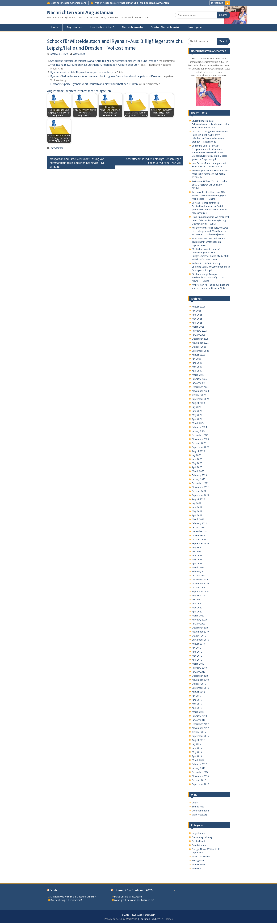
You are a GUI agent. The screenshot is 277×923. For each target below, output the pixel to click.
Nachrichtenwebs (132, 27)
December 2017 (200, 723)
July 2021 (196, 551)
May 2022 (197, 511)
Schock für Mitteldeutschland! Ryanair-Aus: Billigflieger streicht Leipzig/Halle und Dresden (104, 61)
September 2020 (200, 591)
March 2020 (198, 615)
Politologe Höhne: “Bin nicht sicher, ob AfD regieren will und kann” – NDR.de (210, 185)
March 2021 (198, 567)
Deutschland (198, 841)
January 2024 (198, 431)
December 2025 (200, 338)
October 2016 (199, 780)
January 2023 (198, 479)
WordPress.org (199, 814)
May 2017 (197, 752)
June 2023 (197, 459)
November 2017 (200, 727)
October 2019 (199, 635)
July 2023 (196, 455)
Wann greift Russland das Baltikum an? (134, 899)
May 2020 (197, 607)
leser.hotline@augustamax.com (68, 2)
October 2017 (199, 731)
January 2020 (198, 623)
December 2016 (200, 772)
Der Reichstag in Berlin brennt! (66, 899)
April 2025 (197, 370)
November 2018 (200, 679)
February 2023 (199, 475)
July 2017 (196, 743)
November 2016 (200, 776)
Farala (54, 890)
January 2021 (198, 575)
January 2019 (198, 671)
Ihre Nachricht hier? (102, 27)
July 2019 (196, 647)
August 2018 (198, 691)
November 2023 (200, 439)
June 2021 (197, 555)
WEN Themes (165, 918)
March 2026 (198, 326)
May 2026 (197, 318)
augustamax (57, 147)
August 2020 (198, 595)
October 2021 (199, 539)
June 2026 (197, 314)
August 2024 (198, 402)
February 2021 (199, 571)
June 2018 (197, 699)
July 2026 (196, 310)
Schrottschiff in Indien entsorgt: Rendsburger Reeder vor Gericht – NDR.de (153, 161)
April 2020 (197, 611)
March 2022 (198, 519)
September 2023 (200, 447)
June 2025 (197, 362)
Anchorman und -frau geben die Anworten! (144, 2)
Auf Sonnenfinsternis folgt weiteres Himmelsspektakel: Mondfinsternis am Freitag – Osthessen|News (210, 231)
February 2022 (199, 523)
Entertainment (199, 845)
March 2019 (198, 663)
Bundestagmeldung (202, 837)
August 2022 (198, 499)
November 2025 (200, 342)
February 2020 (199, 619)
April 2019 (197, 659)
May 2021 (197, 559)
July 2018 (196, 695)
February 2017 (199, 764)
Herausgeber (195, 27)
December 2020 (200, 579)
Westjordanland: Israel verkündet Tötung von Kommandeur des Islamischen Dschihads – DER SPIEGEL (78, 162)
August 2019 (198, 643)
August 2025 (198, 354)
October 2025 (199, 346)
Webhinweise (199, 864)
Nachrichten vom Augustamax (80, 12)
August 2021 (198, 547)
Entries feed (198, 806)
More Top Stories (201, 856)
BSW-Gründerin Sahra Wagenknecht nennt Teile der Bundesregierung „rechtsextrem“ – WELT (210, 220)
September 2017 (200, 735)
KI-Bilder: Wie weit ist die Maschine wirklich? (73, 896)
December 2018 (200, 675)
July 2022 (196, 503)
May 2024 (197, 414)
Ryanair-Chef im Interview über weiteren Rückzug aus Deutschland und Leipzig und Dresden (105, 76)
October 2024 (199, 394)
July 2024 (196, 406)
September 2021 (200, 543)
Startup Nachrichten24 (165, 27)
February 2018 (199, 715)
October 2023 (199, 443)
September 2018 (200, 687)
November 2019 (200, 631)
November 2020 (200, 583)
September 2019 (200, 639)
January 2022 (198, 527)
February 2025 (199, 378)
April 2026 (197, 322)
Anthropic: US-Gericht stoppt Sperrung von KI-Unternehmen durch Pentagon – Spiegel (211, 267)
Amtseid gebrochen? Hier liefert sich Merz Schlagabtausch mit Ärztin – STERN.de (210, 174)
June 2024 (197, 410)
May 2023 (197, 463)
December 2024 (200, 386)
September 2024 (200, 398)
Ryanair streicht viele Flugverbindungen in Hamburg (81, 72)
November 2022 (200, 487)
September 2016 (200, 784)
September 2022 (200, 495)
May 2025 (197, 366)
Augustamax (74, 27)
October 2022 (199, 491)
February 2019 (199, 667)
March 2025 (198, 374)
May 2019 (197, 655)
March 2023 (198, 471)
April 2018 (197, 707)
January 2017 (198, 768)
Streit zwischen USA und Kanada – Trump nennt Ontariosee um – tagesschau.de (209, 242)
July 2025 (196, 358)
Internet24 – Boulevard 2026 (133, 890)
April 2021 (197, 563)
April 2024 (197, 418)
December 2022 (200, 483)
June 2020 (197, 603)
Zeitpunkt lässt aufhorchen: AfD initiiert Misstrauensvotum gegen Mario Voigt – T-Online (209, 195)
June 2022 (197, 507)
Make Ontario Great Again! (128, 896)
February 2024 (199, 427)
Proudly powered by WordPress (120, 918)
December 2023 (200, 435)
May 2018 (197, 703)
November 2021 (200, 535)
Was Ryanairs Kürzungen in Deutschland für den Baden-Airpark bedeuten (94, 64)
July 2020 (196, 599)
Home (55, 27)
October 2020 (199, 587)
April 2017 (197, 756)
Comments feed (200, 810)
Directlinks (217, 2)
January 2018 (198, 719)
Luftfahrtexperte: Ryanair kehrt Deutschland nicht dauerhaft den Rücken (94, 84)
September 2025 (200, 350)
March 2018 (198, 711)
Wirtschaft (197, 868)
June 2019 (197, 651)
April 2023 (197, 467)
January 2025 (198, 382)
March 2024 (198, 423)
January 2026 (198, 334)
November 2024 (200, 390)
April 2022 (197, 515)
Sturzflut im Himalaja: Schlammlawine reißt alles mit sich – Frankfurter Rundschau (210, 124)
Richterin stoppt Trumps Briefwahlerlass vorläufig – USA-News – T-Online (208, 277)
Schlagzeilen (198, 860)
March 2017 (198, 760)
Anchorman (79, 53)
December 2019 (200, 627)
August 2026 (198, 306)
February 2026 (199, 330)
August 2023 (198, 451)
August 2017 (198, 739)
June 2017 (197, 748)
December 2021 (200, 531)
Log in (195, 802)
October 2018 (199, 683)
